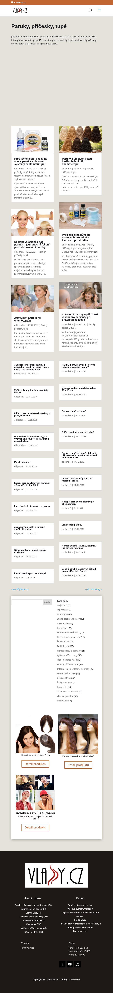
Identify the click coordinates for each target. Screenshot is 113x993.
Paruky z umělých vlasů (74, 411)
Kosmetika (62, 687)
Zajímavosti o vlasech (24, 179)
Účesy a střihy (64, 677)
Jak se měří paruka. (72, 524)
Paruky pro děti (22, 462)
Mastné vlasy (63, 623)
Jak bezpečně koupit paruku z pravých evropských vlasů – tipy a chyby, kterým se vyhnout (31, 366)
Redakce (21, 325)
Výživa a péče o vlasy (67, 655)
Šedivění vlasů (64, 641)
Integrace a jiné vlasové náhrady (69, 87)
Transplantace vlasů (67, 659)
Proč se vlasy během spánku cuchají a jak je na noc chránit (56, 73)
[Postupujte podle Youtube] (70, 964)
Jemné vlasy (53, 80)
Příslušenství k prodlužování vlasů (76, 923)
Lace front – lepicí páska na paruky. (32, 506)
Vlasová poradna (65, 696)
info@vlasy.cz (27, 947)
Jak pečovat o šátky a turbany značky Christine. (29, 528)
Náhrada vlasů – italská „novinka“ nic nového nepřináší (79, 546)
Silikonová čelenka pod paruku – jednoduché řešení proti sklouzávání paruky (31, 244)
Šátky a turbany (59, 91)
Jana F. (20, 396)
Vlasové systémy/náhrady (80, 908)
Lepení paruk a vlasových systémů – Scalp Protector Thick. (32, 484)
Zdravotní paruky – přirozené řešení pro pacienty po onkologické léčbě (80, 317)
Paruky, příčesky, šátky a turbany (31, 905)
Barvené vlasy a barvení (66, 84)
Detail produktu (35, 764)
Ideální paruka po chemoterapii (30, 573)
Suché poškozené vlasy (69, 80)
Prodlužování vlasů (42, 91)
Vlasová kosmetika (84, 927)
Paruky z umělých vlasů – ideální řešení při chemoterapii (78, 161)
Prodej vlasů (80, 920)
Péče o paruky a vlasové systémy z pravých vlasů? (32, 414)
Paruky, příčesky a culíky (80, 905)
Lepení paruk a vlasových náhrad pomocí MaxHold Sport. (79, 570)
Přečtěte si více (55, 103)
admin (33, 80)
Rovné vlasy (63, 628)
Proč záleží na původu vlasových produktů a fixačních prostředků (76, 237)
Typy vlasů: (62, 609)
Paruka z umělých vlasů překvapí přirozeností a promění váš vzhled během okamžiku (79, 455)
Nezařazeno (63, 700)
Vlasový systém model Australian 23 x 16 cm (79, 389)
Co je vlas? (62, 605)
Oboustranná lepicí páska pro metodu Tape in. (77, 479)
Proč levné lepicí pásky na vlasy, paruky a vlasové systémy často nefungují (30, 161)
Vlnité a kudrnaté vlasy (45, 84)
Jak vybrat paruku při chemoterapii (27, 319)
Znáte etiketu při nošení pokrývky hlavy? (31, 391)
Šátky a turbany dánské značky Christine (30, 551)
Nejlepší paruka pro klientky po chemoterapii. (78, 502)
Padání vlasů (63, 646)
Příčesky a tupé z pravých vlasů (78, 432)
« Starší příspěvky (20, 589)
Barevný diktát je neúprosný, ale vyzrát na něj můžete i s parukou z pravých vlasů (31, 438)
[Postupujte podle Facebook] (62, 964)
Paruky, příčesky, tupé (44, 87)
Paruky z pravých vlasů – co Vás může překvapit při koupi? (78, 365)
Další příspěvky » (93, 589)
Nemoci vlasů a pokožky (68, 650)
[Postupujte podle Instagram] (77, 964)
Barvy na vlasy (80, 931)
